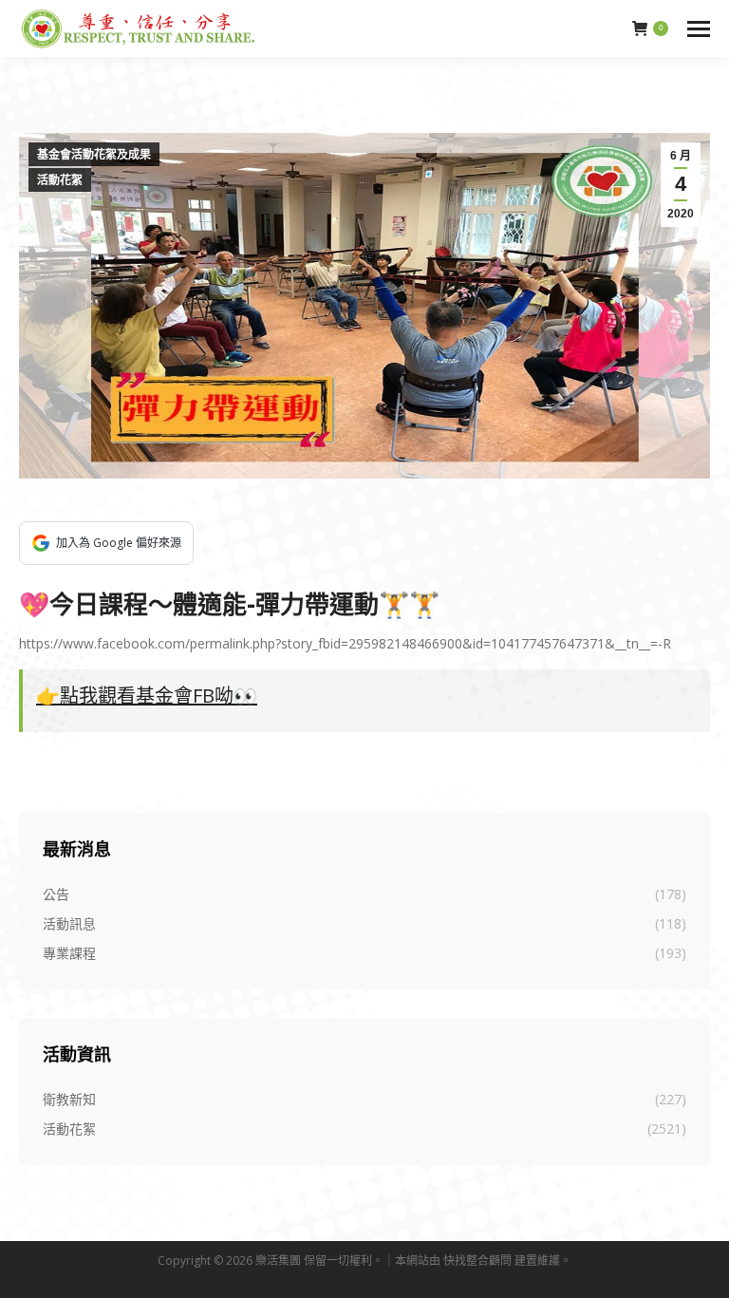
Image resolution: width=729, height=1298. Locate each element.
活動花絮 (60, 180)
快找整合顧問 (477, 1260)
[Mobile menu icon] (698, 29)
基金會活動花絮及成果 (94, 154)
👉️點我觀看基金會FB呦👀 (146, 695)
